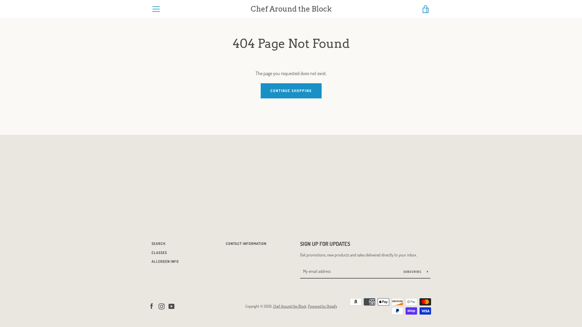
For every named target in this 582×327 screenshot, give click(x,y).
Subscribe (413, 271)
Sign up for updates (325, 243)
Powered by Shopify (322, 306)
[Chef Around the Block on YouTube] (172, 306)
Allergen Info (165, 261)
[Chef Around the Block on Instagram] (162, 306)
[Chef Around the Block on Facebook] (152, 306)
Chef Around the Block (291, 9)
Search (159, 243)
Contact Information (246, 243)
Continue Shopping (291, 90)
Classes (159, 252)
